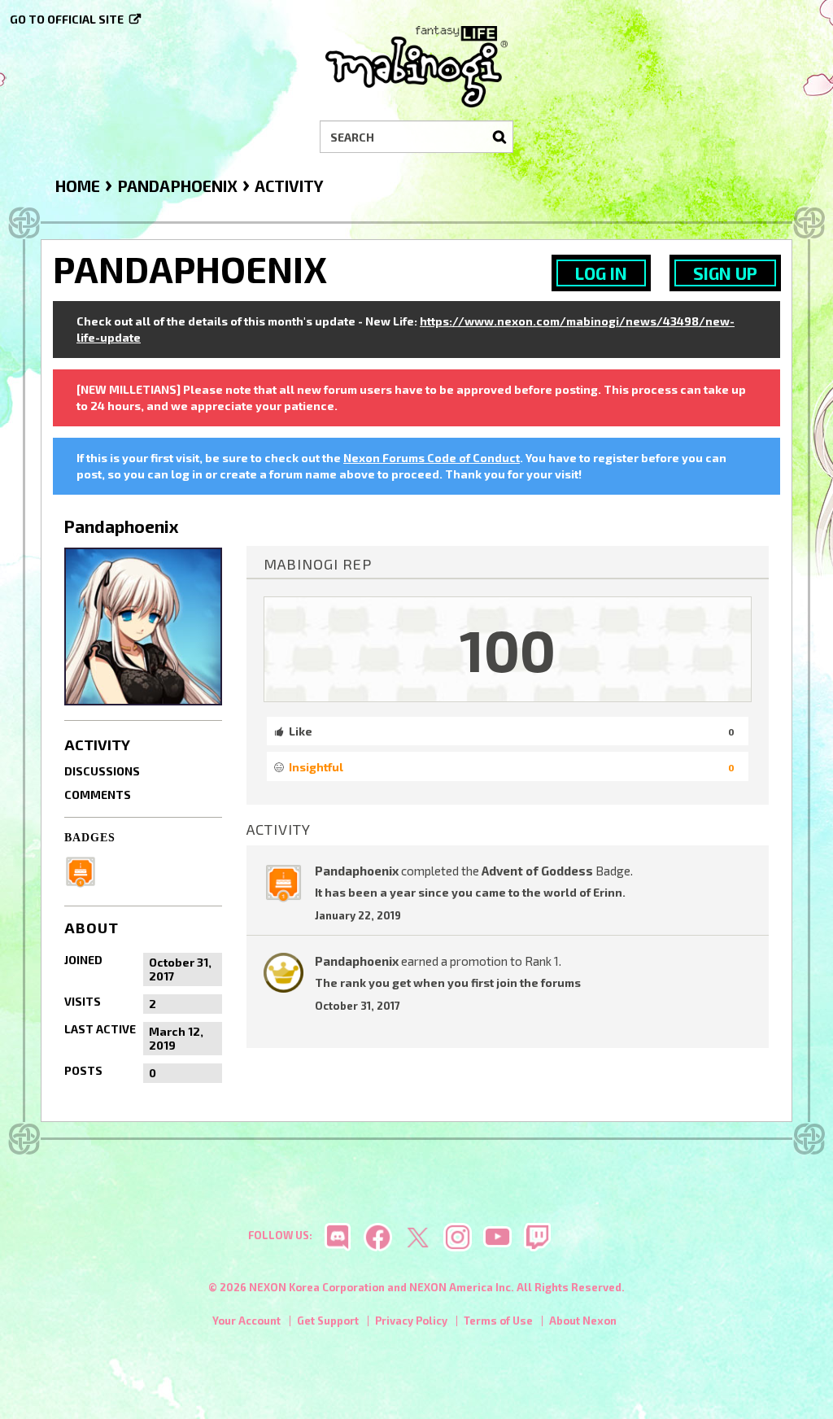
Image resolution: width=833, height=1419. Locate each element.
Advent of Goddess (537, 870)
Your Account (246, 1320)
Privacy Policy (411, 1320)
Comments (97, 794)
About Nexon (583, 1320)
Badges (90, 838)
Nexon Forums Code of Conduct (431, 458)
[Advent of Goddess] (85, 869)
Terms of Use (498, 1320)
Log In (601, 273)
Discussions (102, 771)
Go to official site (67, 19)
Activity (97, 744)
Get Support (328, 1320)
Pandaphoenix (357, 870)
